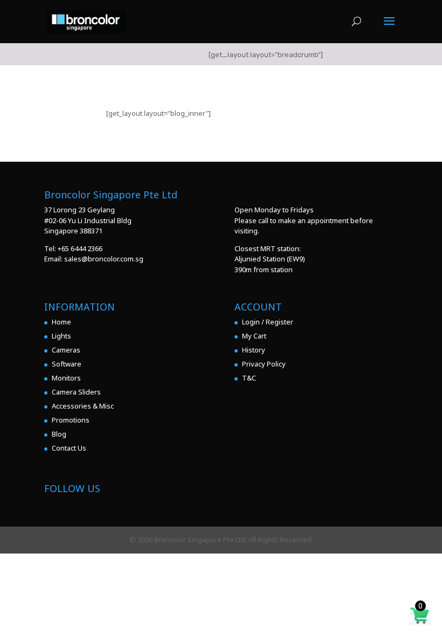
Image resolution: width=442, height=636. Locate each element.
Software (66, 364)
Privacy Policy (264, 364)
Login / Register (267, 322)
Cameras (66, 350)
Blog (59, 434)
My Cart (254, 336)
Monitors (66, 378)
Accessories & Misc (83, 406)
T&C (249, 378)
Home (61, 322)
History (253, 350)
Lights (61, 336)
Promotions (70, 420)
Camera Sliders (76, 392)
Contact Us (69, 448)
